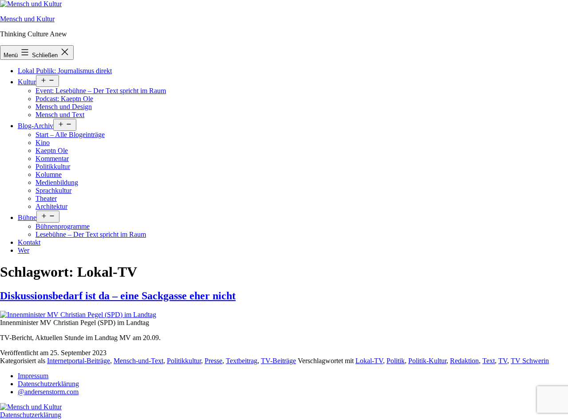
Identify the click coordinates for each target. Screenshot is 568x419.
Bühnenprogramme (63, 226)
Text (488, 360)
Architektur (51, 206)
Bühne (27, 217)
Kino (43, 142)
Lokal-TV (369, 360)
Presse (213, 360)
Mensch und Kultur (27, 19)
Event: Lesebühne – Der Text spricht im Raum (101, 90)
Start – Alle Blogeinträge (70, 134)
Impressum (33, 376)
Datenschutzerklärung (48, 384)
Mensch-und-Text (138, 360)
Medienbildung (57, 182)
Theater (46, 198)
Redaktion (464, 360)
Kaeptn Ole (52, 150)
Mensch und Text (60, 114)
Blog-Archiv (35, 125)
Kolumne (49, 174)
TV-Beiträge (278, 360)
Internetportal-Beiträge (78, 360)
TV (502, 360)
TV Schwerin (530, 360)
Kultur (27, 82)
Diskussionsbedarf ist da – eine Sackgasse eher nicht (118, 296)
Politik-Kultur (427, 360)
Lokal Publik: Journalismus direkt (65, 70)
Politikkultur (53, 166)
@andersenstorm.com (48, 392)
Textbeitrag (241, 360)
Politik (396, 360)
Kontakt (29, 242)
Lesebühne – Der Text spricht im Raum (91, 234)
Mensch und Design (64, 106)
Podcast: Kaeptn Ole (64, 98)
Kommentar (52, 158)
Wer (23, 250)
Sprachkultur (53, 190)
